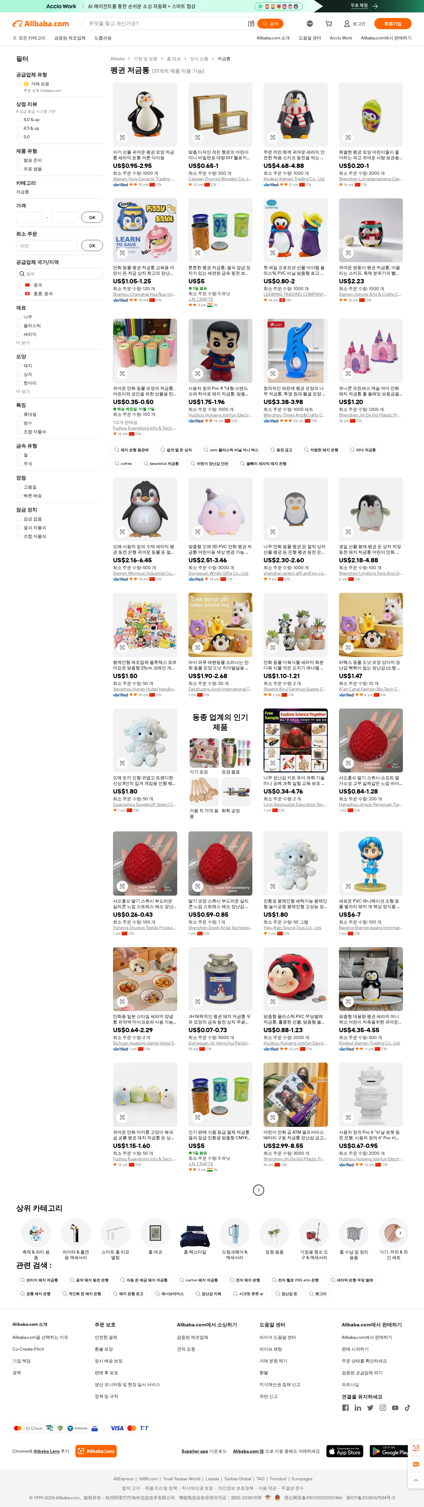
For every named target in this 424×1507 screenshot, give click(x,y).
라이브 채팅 (270, 1349)
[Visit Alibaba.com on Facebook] (345, 1407)
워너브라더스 (172, 1294)
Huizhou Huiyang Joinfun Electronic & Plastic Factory (220, 414)
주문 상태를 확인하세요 (364, 1360)
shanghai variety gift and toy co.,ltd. (296, 573)
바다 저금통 (366, 450)
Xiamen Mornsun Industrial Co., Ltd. (145, 573)
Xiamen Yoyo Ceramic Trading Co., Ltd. (145, 178)
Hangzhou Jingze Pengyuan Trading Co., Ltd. (371, 804)
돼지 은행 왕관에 (135, 450)
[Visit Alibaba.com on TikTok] (407, 1407)
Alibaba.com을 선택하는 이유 (40, 1337)
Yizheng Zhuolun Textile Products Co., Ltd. (145, 927)
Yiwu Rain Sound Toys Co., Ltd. (293, 927)
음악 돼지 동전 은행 (92, 1280)
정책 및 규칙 (106, 1396)
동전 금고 (284, 450)
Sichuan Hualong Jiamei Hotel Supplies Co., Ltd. (145, 1043)
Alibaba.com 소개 (29, 1324)
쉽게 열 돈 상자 (179, 450)
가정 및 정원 (145, 58)
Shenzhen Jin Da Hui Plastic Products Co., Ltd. (371, 414)
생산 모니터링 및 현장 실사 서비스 (127, 1384)
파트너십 (350, 1384)
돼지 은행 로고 (131, 1294)
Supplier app (195, 1451)
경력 (16, 1372)
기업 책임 (21, 1360)
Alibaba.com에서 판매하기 (367, 1337)
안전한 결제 (106, 1337)
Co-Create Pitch (28, 1349)
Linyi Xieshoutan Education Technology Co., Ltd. (296, 804)
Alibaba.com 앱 (248, 1451)
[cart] (330, 24)
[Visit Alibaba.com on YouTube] (395, 1407)
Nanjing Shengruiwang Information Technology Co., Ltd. (371, 927)
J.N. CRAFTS (200, 299)
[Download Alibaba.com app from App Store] (344, 1451)
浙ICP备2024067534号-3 (370, 1497)
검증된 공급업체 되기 (362, 1372)
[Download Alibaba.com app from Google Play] (391, 1451)
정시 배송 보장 (109, 1360)
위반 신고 (268, 1396)
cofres (126, 463)
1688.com (148, 1478)
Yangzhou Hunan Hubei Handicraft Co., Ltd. (145, 688)
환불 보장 (104, 1349)
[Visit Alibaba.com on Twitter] (370, 1407)
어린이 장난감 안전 (212, 463)
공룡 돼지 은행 (38, 1294)
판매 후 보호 (106, 1372)
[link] (416, 1448)
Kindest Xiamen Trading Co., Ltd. (294, 178)
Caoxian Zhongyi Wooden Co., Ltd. (220, 178)
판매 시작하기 (355, 1349)
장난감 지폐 (211, 1294)
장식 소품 (199, 58)
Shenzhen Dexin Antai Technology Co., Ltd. (220, 927)
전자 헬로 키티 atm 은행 (298, 1280)
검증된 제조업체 (192, 1337)
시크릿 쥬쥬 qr (251, 1294)
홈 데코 (174, 58)
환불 (263, 1372)
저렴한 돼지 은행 (324, 450)
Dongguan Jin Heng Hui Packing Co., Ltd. (220, 1043)
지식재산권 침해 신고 (279, 1384)
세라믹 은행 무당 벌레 (355, 1280)
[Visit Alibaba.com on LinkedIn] (358, 1407)
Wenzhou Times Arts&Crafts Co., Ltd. (296, 414)
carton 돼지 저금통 (202, 1280)
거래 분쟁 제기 (273, 1360)
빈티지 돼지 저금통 (42, 1280)
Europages (302, 1478)
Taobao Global (237, 1478)
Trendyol (278, 1478)
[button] (251, 23)
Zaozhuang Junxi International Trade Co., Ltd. (220, 688)
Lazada (212, 1478)
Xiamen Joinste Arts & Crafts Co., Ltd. (371, 294)
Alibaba (117, 58)
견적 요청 (186, 1349)
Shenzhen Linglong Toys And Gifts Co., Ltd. (371, 573)
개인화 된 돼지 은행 (85, 1294)
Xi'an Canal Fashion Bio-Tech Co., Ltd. (371, 688)
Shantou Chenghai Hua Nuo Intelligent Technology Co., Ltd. (145, 294)
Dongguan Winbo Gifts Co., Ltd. (218, 573)
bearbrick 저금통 (164, 463)
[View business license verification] (268, 1498)
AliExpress (123, 1478)
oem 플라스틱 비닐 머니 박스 (234, 450)
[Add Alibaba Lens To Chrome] (96, 1451)
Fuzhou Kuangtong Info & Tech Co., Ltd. (145, 427)
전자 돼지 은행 (248, 1280)
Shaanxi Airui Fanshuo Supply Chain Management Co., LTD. (296, 688)
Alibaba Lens (47, 1451)
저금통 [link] (224, 58)
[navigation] (59, 625)
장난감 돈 (289, 1294)
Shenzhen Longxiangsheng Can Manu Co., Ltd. (371, 178)
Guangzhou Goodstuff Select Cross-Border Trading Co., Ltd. (145, 804)
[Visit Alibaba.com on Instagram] (382, 1407)
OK (92, 217)
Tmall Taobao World (181, 1478)
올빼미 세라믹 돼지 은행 (266, 463)
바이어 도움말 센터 (277, 1337)
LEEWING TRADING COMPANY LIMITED (296, 294)
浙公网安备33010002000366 (313, 1497)
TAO (260, 1478)
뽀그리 (321, 1294)
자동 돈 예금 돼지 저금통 (147, 1280)
